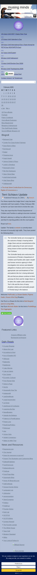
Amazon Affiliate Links (18, 335)
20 (15, 99)
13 (15, 96)
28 (2, 105)
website (17, 228)
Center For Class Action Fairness (14, 142)
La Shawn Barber (21, 294)
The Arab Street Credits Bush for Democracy (17, 187)
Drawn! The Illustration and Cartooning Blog (18, 458)
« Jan (3, 108)
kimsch (31, 198)
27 (15, 102)
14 (2, 99)
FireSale (4, 115)
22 (4, 102)
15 (4, 99)
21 (2, 102)
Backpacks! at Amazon (18, 337)
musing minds (18, 7)
